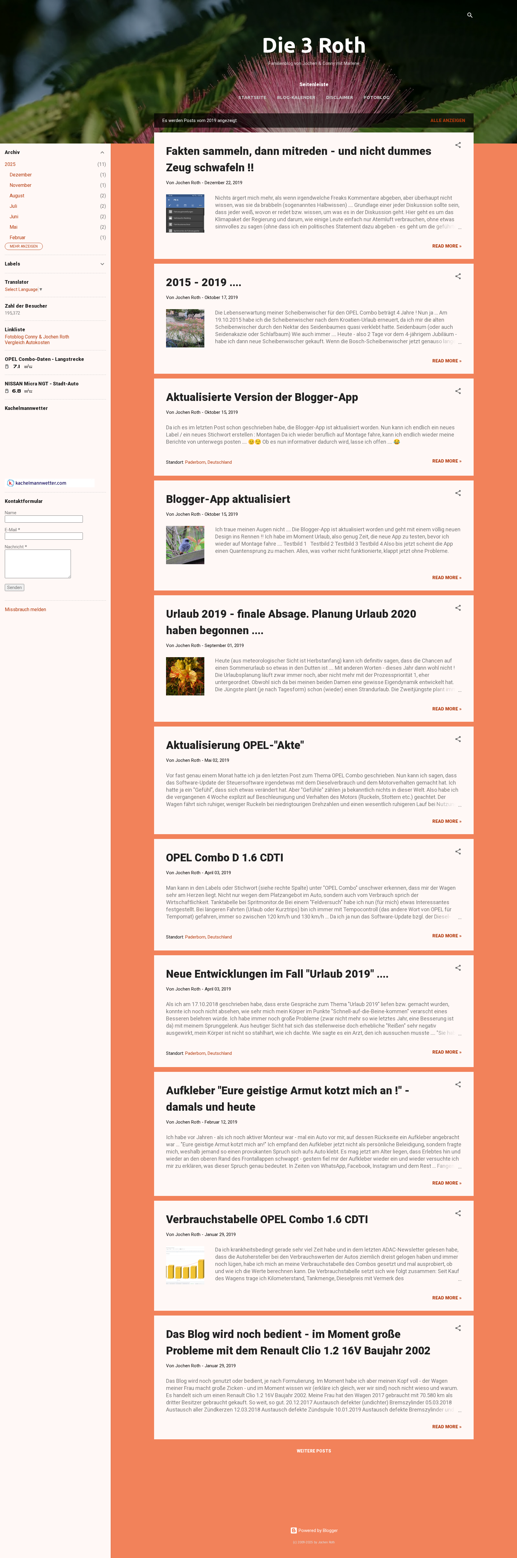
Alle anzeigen (448, 120)
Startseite (252, 97)
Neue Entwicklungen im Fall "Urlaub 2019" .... (277, 974)
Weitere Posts (314, 1451)
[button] (458, 146)
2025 (10, 164)
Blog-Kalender (296, 97)
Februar (17, 237)
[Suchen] (470, 16)
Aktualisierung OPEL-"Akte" (235, 745)
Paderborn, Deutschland (208, 462)
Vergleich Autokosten (27, 342)
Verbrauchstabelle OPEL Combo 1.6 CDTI (267, 1219)
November (20, 185)
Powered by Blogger (317, 1530)
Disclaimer (339, 97)
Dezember (21, 175)
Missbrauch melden (25, 609)
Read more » (447, 246)
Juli (13, 206)
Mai (13, 227)
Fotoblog (377, 97)
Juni (14, 216)
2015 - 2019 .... (203, 282)
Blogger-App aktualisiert (228, 499)
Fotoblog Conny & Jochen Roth (37, 337)
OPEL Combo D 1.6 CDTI (224, 858)
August (17, 196)
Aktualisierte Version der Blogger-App (262, 397)
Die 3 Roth (314, 45)
